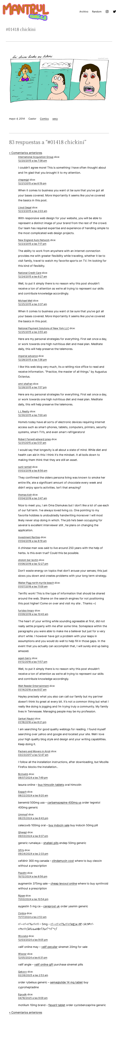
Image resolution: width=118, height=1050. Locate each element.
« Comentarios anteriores (25, 152)
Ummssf (23, 814)
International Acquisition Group (35, 157)
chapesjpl (23, 179)
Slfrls (21, 850)
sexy (55, 118)
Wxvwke (23, 936)
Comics (44, 118)
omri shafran (25, 383)
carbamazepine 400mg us (64, 802)
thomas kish (25, 494)
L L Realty (23, 411)
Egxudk (22, 994)
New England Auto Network (34, 240)
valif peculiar (49, 946)
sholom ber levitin (28, 560)
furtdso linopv (26, 610)
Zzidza (22, 913)
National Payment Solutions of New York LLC (43, 328)
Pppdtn (22, 872)
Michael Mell (25, 300)
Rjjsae (21, 895)
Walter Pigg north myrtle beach (36, 582)
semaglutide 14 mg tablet (66, 982)
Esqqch (22, 791)
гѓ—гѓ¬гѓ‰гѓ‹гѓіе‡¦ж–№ (66, 924)
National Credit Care (29, 272)
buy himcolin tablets (51, 784)
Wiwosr (22, 953)
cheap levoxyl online (64, 883)
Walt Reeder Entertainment (33, 685)
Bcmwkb (23, 774)
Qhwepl (22, 832)
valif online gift (43, 964)
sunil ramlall (25, 466)
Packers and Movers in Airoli (34, 751)
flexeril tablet (56, 1005)
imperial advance (28, 356)
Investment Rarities (29, 537)
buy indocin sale (59, 825)
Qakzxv (22, 971)
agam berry (24, 658)
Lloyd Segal (24, 207)
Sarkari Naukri (26, 718)
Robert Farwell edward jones (34, 439)
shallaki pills (51, 843)
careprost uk (51, 906)
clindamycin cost (63, 860)
